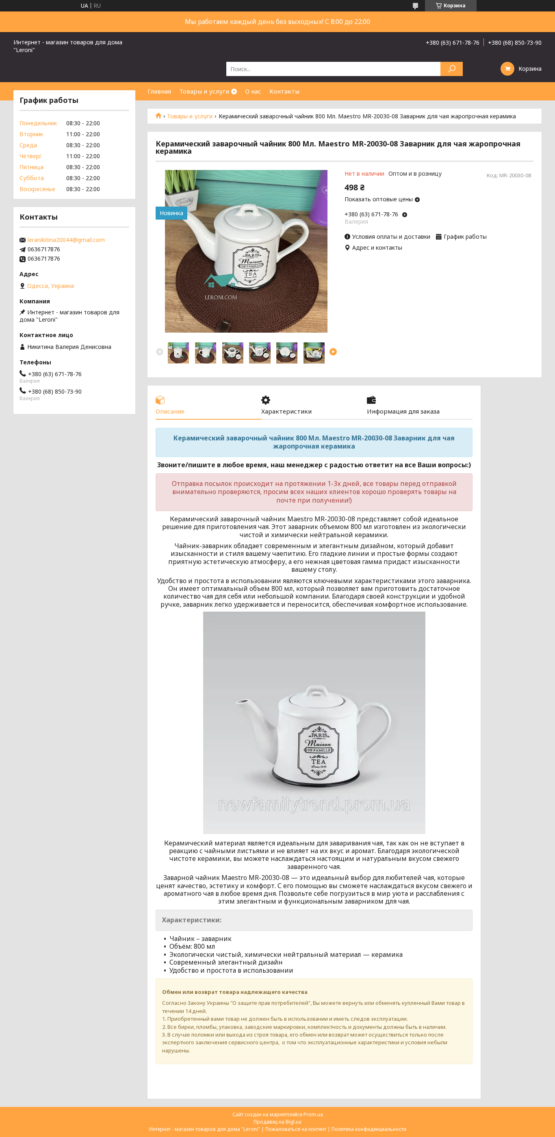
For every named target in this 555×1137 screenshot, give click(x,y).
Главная (159, 91)
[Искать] (451, 69)
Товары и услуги (204, 91)
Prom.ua (313, 1114)
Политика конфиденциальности (369, 1129)
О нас (253, 91)
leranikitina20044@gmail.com (66, 240)
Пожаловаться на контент (295, 1129)
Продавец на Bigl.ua (277, 1121)
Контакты (284, 91)
